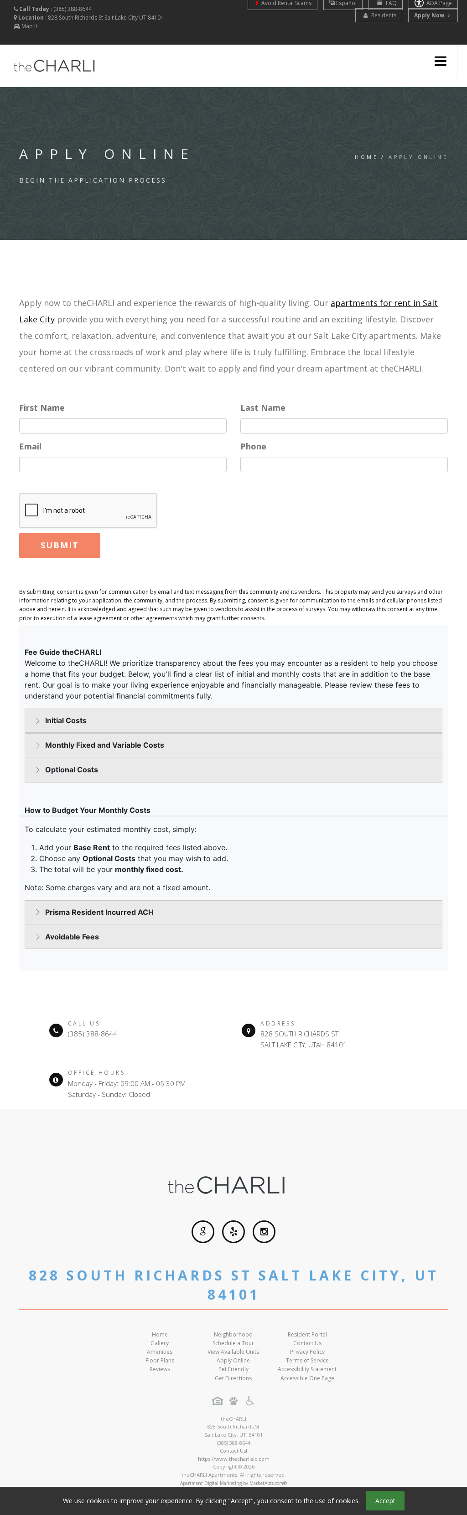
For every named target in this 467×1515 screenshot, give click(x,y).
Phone (253, 446)
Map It (29, 26)
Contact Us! (233, 1450)
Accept (385, 1500)
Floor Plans (159, 1360)
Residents (383, 15)
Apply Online (233, 1360)
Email (30, 446)
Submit (60, 545)
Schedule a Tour (233, 1343)
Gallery (159, 1343)
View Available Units (233, 1352)
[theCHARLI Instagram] (264, 1231)
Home (366, 156)
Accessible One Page (307, 1378)
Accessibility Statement (307, 1369)
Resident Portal (307, 1334)
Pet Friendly (233, 1369)
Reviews (160, 1369)
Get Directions (233, 1378)
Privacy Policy (307, 1352)
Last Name (262, 407)
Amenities (159, 1352)
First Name (42, 407)
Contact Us (307, 1343)
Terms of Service (307, 1360)
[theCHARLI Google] (203, 1231)
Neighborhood (233, 1334)
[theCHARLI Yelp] (233, 1231)
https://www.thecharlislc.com (234, 1458)
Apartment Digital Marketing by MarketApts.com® (233, 1483)
